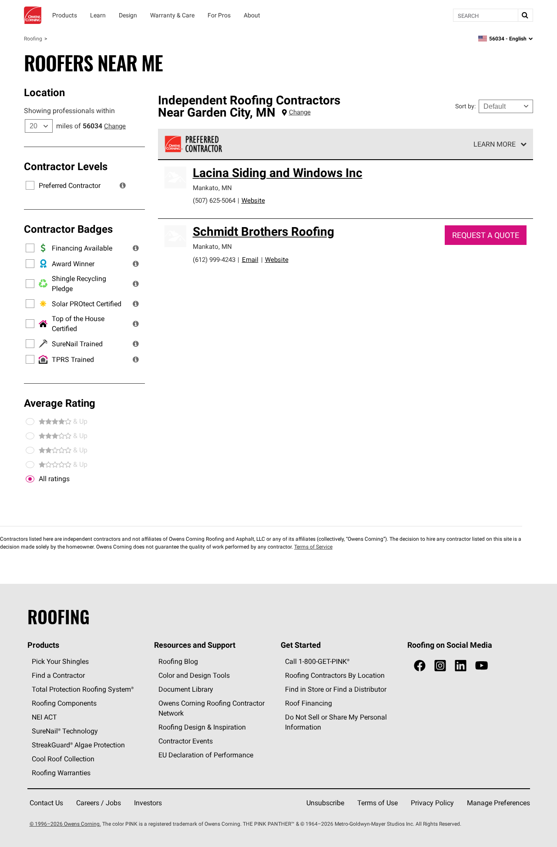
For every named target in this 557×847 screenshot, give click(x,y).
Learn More (494, 144)
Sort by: (465, 106)
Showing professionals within (69, 110)
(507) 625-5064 (214, 200)
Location (44, 92)
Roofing (33, 38)
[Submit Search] (525, 15)
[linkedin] (460, 666)
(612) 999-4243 (214, 259)
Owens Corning (32, 15)
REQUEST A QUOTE (485, 235)
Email (250, 259)
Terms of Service (313, 546)
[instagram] (440, 666)
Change (115, 126)
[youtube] (481, 666)
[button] (123, 185)
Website (253, 200)
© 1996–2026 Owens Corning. (65, 823)
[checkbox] (30, 479)
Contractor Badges (68, 228)
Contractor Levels (65, 166)
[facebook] (419, 666)
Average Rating (59, 402)
